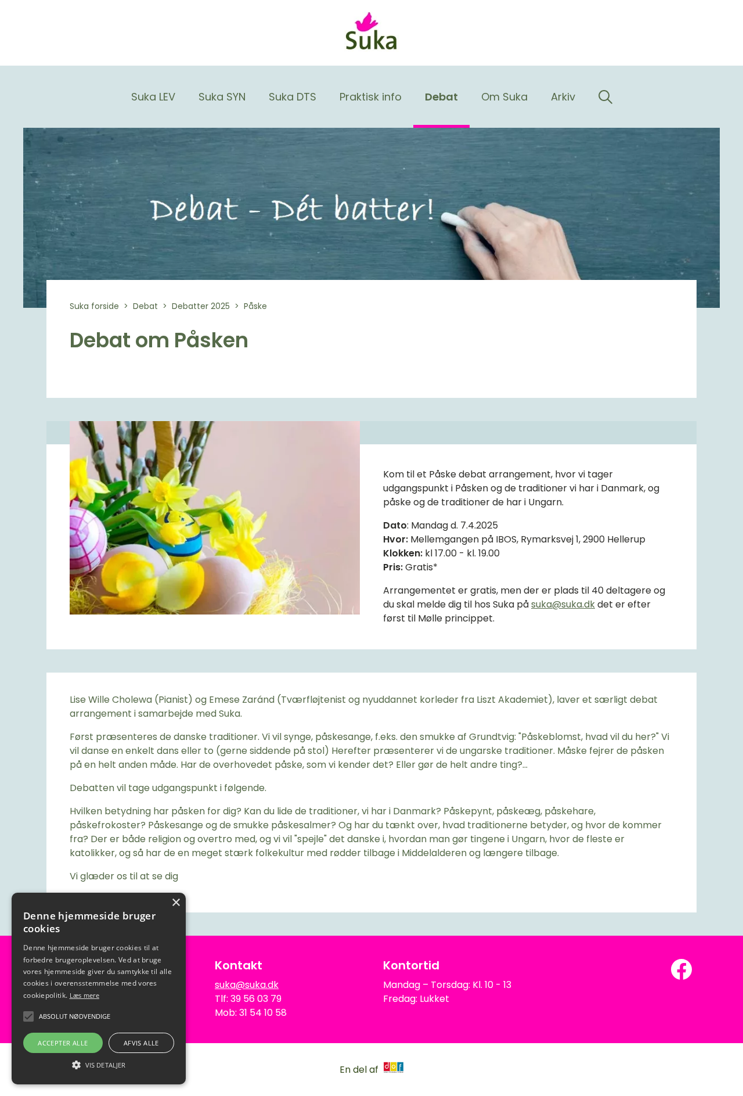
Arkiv (563, 96)
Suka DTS (292, 96)
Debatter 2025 (201, 306)
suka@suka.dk (563, 604)
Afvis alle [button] (141, 1042)
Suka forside (94, 306)
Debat (441, 96)
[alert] (99, 988)
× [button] (175, 903)
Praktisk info (371, 96)
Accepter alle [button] (63, 1042)
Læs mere (84, 995)
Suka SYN (222, 96)
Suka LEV (153, 96)
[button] (98, 1064)
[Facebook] (681, 969)
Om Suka (504, 96)
